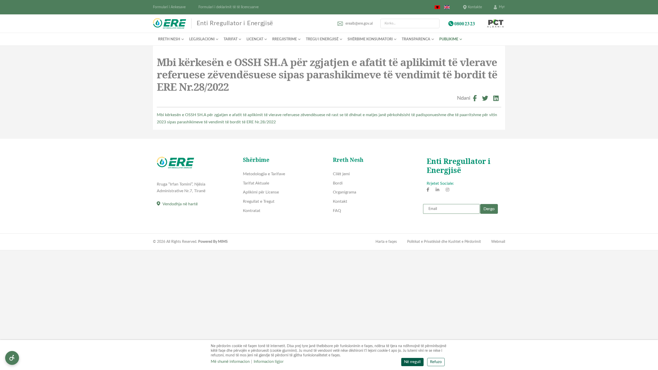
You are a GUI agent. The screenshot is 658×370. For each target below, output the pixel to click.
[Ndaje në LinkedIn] (496, 99)
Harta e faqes (386, 242)
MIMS (223, 242)
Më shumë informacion (230, 362)
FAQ (337, 211)
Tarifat (230, 39)
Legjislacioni (202, 39)
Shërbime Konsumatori (370, 39)
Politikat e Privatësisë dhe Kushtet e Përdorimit (444, 242)
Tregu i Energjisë (322, 39)
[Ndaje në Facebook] (475, 99)
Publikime (448, 39)
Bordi (338, 183)
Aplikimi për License (261, 192)
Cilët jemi (341, 174)
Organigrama (344, 192)
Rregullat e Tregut (259, 201)
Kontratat (251, 211)
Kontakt (340, 201)
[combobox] (410, 23)
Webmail (498, 242)
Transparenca (416, 39)
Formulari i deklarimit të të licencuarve (228, 7)
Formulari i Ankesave (169, 7)
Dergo (489, 209)
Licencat (254, 39)
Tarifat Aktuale (256, 183)
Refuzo (436, 362)
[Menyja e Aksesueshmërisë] (12, 358)
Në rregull (412, 362)
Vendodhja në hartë (180, 204)
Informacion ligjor (269, 362)
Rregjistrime (284, 39)
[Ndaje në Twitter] (485, 99)
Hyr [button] (502, 7)
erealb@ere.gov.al (359, 23)
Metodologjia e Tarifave (264, 174)
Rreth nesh (169, 39)
